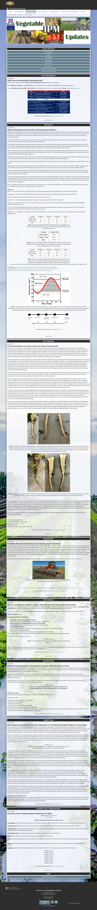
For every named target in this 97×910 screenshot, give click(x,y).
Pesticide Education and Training (69, 11)
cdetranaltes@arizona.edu (17, 523)
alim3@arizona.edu (57, 804)
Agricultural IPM (31, 11)
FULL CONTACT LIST (44, 902)
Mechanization (48, 60)
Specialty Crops (48, 65)
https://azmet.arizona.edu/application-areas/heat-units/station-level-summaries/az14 (37, 268)
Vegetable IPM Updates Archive (48, 71)
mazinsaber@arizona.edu (56, 652)
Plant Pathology (48, 57)
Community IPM (54, 11)
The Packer (68, 558)
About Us (83, 11)
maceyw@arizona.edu (57, 116)
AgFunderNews (78, 558)
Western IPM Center (43, 647)
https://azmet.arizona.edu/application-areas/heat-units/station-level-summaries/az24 (31, 270)
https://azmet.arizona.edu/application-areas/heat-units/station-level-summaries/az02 (35, 267)
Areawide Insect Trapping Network (48, 68)
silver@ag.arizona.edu (56, 329)
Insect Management (48, 52)
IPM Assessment (42, 11)
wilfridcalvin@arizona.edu (56, 713)
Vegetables (20, 14)
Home (10, 11)
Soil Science (48, 54)
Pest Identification (19, 11)
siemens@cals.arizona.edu (57, 591)
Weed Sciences (48, 63)
